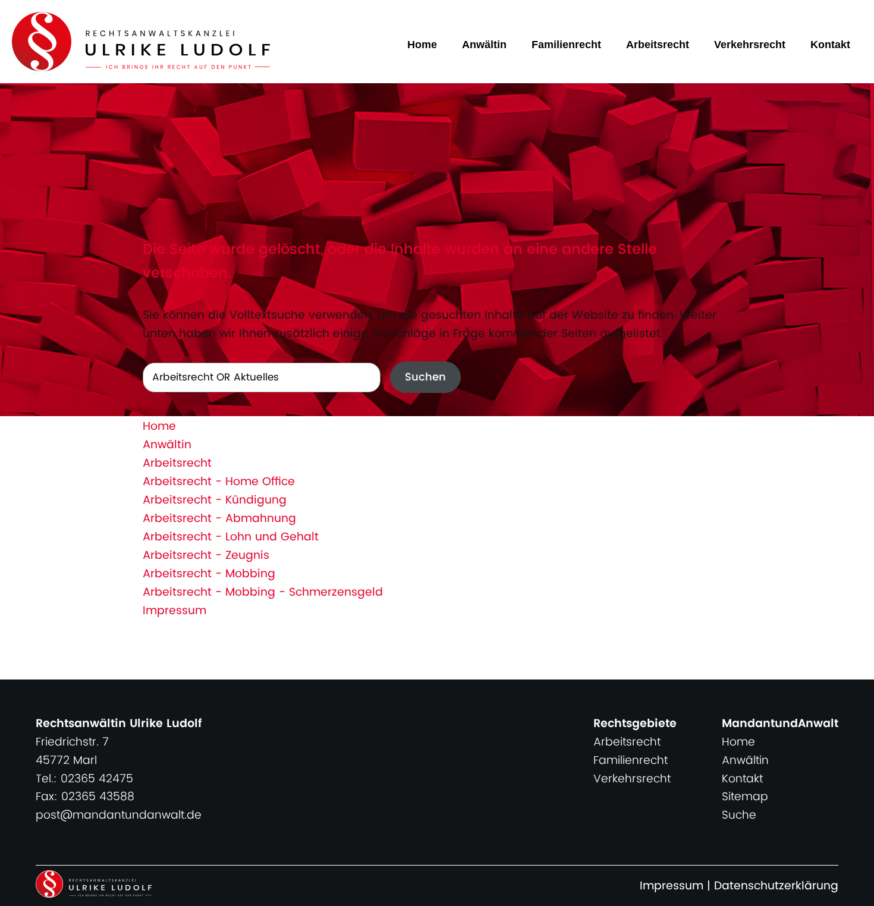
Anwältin (484, 45)
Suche (739, 815)
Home (422, 45)
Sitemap (745, 797)
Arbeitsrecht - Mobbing (209, 574)
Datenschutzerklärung (776, 886)
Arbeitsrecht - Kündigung (215, 500)
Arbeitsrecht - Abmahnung (219, 518)
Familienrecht (566, 45)
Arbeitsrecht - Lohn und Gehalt (231, 537)
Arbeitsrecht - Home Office (219, 482)
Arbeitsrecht (657, 45)
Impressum (174, 611)
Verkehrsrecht (749, 45)
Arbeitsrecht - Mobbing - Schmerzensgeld (263, 592)
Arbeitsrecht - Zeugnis (206, 555)
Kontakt (830, 45)
